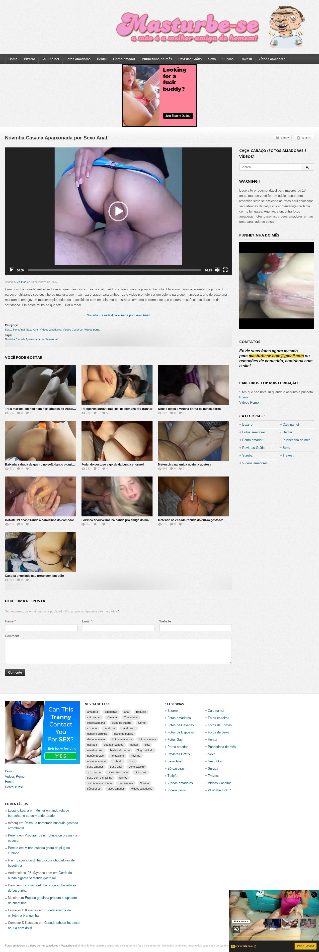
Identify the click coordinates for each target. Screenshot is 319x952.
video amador (116, 788)
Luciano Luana (18, 810)
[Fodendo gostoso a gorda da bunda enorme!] (117, 441)
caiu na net (93, 717)
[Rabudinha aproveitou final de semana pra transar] (117, 385)
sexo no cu (94, 772)
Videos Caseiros (73, 329)
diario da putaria (123, 733)
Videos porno (92, 329)
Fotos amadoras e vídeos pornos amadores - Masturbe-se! (41, 945)
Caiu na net (50, 59)
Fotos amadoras (78, 59)
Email (86, 621)
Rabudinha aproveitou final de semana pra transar (117, 409)
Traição (172, 776)
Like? (285, 137)
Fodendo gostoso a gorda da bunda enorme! (112, 464)
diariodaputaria (96, 739)
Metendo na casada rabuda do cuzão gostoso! (190, 520)
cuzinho (92, 728)
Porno (243, 397)
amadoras (111, 711)
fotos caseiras (147, 739)
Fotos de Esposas (180, 732)
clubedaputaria (96, 722)
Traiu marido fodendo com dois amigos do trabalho (41, 409)
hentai (134, 744)
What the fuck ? (219, 790)
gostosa (92, 744)
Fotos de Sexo (218, 732)
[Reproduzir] (11, 269)
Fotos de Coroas (220, 725)
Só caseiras (176, 768)
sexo (132, 761)
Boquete (141, 711)
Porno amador (124, 59)
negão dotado (95, 755)
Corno (142, 722)
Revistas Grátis (190, 59)
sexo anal (116, 766)
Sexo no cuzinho (118, 772)
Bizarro (29, 59)
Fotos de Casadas (180, 725)
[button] (118, 211)
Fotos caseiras (218, 718)
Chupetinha (131, 717)
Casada (112, 717)
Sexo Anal (19, 329)
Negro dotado (145, 750)
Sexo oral (140, 772)
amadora (92, 711)
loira (147, 744)
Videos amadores (141, 788)
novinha (135, 755)
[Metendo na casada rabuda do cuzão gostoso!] (193, 496)
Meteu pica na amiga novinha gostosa (184, 464)
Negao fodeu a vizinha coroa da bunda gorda (189, 409)
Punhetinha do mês (157, 59)
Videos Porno (249, 402)
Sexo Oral (32, 329)
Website (165, 621)
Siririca (123, 777)
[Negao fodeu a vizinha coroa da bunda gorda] (193, 385)
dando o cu (128, 728)
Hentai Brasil (14, 787)
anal (126, 711)
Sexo (212, 59)
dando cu (109, 728)
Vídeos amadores (271, 59)
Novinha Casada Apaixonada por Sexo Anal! (118, 315)
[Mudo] (217, 269)
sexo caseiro (137, 766)
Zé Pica (21, 281)
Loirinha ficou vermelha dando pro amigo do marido (117, 520)
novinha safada (96, 761)
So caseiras (126, 783)
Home (12, 59)
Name (9, 621)
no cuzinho (117, 755)
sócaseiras (94, 788)
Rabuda (117, 761)
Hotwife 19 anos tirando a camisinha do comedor (39, 520)
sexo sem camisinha (99, 777)
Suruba (228, 59)
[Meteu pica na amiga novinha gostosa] (193, 441)
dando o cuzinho (97, 733)
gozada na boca (113, 744)
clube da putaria (121, 722)
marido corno (95, 750)
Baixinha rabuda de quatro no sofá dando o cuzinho (41, 464)
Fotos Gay (175, 739)
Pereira (13, 835)
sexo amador (95, 766)
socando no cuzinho (99, 783)
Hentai (102, 59)
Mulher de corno (120, 750)
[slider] (114, 270)
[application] (118, 211)
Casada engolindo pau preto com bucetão (34, 576)
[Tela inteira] (225, 269)
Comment (12, 636)
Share (306, 137)
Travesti (246, 59)
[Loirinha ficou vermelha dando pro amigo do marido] (117, 496)
